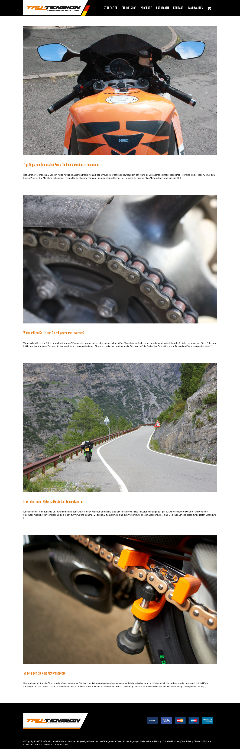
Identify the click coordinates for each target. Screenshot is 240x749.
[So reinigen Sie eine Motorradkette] (120, 599)
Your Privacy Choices (191, 741)
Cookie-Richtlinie (171, 741)
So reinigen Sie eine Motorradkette (44, 673)
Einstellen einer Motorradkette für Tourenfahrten (53, 501)
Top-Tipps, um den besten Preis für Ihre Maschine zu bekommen (61, 164)
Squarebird (62, 744)
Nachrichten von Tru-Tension (120, 94)
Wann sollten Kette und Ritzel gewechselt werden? (53, 333)
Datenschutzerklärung (150, 741)
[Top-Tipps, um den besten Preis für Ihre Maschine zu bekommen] (120, 90)
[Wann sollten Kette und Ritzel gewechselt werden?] (120, 259)
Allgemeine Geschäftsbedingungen (122, 741)
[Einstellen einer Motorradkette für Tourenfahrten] (120, 427)
